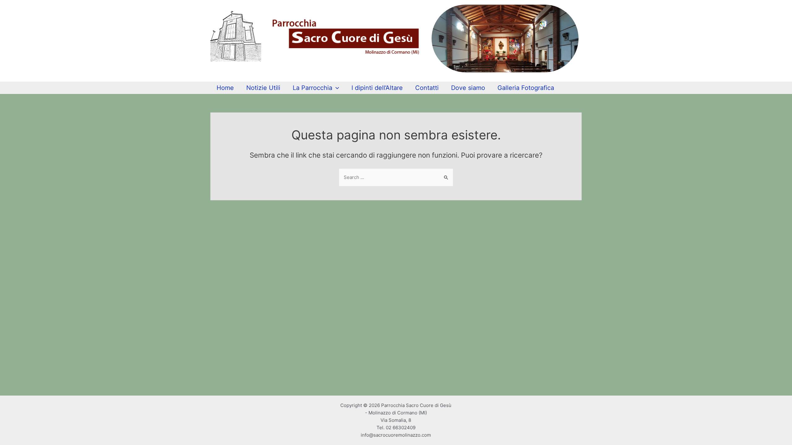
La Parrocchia (312, 87)
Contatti (427, 87)
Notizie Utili (263, 87)
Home (225, 87)
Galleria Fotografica (525, 87)
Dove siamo (468, 87)
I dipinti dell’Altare (377, 87)
